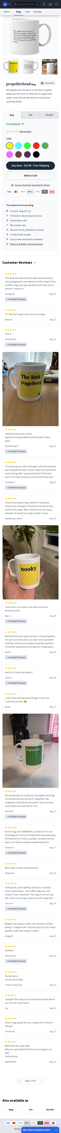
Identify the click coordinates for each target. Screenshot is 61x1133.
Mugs (18, 11)
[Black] (36, 154)
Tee (30, 115)
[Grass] (45, 145)
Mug (12, 115)
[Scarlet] (36, 145)
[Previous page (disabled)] (20, 1081)
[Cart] (56, 4)
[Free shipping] (50, 4)
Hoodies (38, 11)
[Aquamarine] (18, 145)
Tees (27, 11)
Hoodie (49, 115)
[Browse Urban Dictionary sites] (6, 4)
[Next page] (41, 1081)
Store (6, 11)
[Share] (44, 4)
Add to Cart (30, 175)
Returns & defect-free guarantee (26, 244)
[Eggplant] (27, 154)
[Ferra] (18, 154)
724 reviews (25, 131)
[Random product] (36, 4)
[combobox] (26, 4)
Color (9, 138)
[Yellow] (9, 145)
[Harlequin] (27, 145)
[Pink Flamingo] (9, 154)
